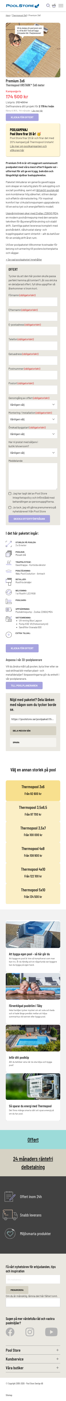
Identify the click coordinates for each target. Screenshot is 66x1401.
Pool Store (13, 1350)
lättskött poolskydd (47, 190)
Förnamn (21, 295)
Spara (16, 742)
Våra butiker (15, 1367)
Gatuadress (23, 353)
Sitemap (9, 1395)
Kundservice (15, 1358)
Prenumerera (17, 1290)
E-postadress (24, 324)
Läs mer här (37, 110)
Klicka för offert (22, 648)
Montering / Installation (30, 412)
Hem (8, 15)
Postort (21, 383)
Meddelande (15, 460)
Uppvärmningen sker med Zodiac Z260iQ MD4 (32, 213)
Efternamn (22, 309)
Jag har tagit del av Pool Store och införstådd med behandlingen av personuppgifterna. (33, 497)
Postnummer (24, 368)
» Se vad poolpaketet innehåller (24, 259)
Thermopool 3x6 (19, 15)
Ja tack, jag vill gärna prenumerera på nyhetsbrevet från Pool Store (34, 509)
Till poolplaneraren (24, 685)
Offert (33, 1139)
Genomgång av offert (28, 397)
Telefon (21, 339)
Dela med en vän (21, 730)
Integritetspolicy (22, 497)
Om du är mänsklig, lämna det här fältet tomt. (32, 1296)
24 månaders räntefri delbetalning (33, 1162)
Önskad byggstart (26, 427)
